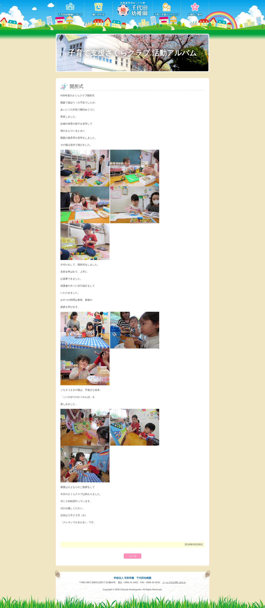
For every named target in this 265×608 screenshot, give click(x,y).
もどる (132, 556)
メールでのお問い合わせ (174, 582)
